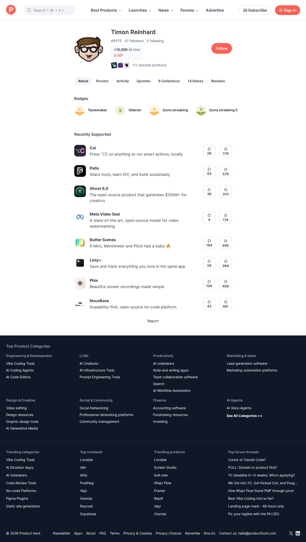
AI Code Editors (18, 377)
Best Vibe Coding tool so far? (251, 498)
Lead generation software (247, 363)
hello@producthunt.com (257, 533)
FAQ (102, 533)
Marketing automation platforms (252, 370)
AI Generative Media (22, 428)
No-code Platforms (21, 491)
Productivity (163, 356)
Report (153, 321)
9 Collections (169, 81)
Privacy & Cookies (137, 533)
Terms (114, 533)
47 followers (134, 41)
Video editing (16, 408)
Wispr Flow (162, 483)
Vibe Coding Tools (20, 363)
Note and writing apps (170, 370)
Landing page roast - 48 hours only (256, 506)
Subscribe (257, 10)
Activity (122, 81)
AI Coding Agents (20, 370)
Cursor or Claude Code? (247, 460)
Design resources (19, 415)
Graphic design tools (22, 421)
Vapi (83, 491)
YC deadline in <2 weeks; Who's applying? (261, 475)
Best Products (104, 10)
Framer (159, 491)
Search (158, 384)
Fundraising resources (170, 415)
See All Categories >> (244, 416)
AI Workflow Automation (172, 390)
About (83, 81)
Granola (86, 498)
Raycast (86, 506)
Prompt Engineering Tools (100, 377)
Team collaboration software (175, 377)
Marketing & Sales (241, 356)
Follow (222, 48)
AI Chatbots (89, 363)
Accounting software (169, 408)
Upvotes (143, 81)
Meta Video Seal (105, 214)
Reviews (218, 81)
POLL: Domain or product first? (252, 467)
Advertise (215, 10)
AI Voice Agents (239, 408)
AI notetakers (163, 363)
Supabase (88, 514)
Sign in (290, 10)
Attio (83, 475)
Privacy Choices (168, 533)
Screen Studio (165, 467)
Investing (160, 421)
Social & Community (96, 400)
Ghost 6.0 (99, 188)
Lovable (86, 460)
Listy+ (95, 260)
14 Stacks (195, 81)
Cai (93, 147)
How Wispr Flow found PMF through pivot (261, 491)
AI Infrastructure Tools (97, 370)
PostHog (87, 483)
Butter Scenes (103, 239)
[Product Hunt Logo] (11, 10)
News (163, 10)
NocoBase (99, 300)
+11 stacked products (149, 65)
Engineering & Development (29, 356)
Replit (158, 498)
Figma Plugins (17, 498)
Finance (159, 400)
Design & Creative (20, 400)
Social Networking (94, 408)
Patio (94, 168)
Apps (78, 533)
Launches (138, 10)
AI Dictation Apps (19, 467)
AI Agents (235, 400)
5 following (155, 41)
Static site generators (23, 506)
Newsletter (61, 533)
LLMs (84, 356)
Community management (99, 421)
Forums (187, 10)
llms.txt (209, 533)
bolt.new (161, 475)
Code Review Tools (21, 483)
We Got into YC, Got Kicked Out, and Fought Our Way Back (263, 483)
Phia (94, 280)
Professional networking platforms (106, 415)
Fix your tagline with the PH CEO (253, 514)
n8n (83, 467)
